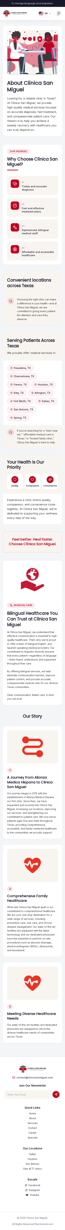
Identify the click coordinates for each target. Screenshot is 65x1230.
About (32, 1118)
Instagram (34, 1190)
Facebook (34, 1185)
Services (33, 1123)
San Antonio (32, 1163)
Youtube (34, 1194)
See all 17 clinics (32, 1168)
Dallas (32, 1154)
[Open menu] (58, 13)
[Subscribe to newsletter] (56, 1094)
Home (32, 1113)
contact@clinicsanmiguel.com (34, 1077)
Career (33, 1132)
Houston (32, 1158)
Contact (32, 1127)
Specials (32, 1137)
